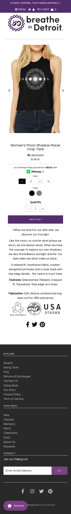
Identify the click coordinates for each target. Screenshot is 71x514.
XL (49, 181)
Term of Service (13, 398)
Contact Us (10, 380)
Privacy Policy (12, 394)
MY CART (46, 9)
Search (8, 363)
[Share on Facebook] (27, 325)
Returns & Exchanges (17, 376)
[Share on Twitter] (34, 325)
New (6, 415)
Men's (7, 428)
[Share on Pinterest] (42, 325)
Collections (10, 433)
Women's (9, 424)
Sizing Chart (11, 367)
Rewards (9, 446)
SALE (6, 437)
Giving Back (10, 385)
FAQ (6, 372)
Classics (8, 419)
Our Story (9, 390)
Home (9, 39)
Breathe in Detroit (45, 505)
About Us (9, 442)
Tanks (17, 39)
